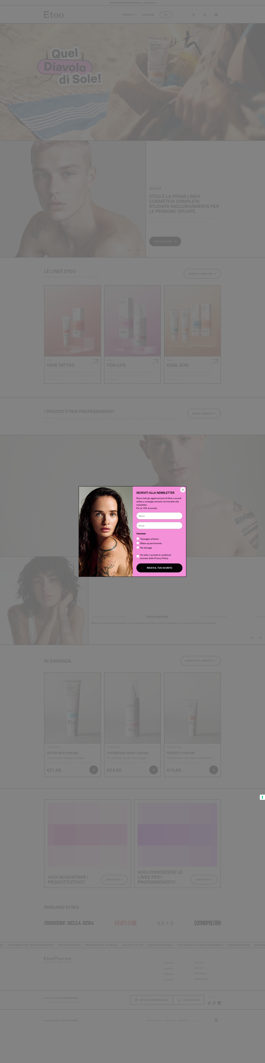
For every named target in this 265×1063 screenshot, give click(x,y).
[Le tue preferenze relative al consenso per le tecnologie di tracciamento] (262, 797)
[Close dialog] (182, 489)
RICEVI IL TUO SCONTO (159, 568)
